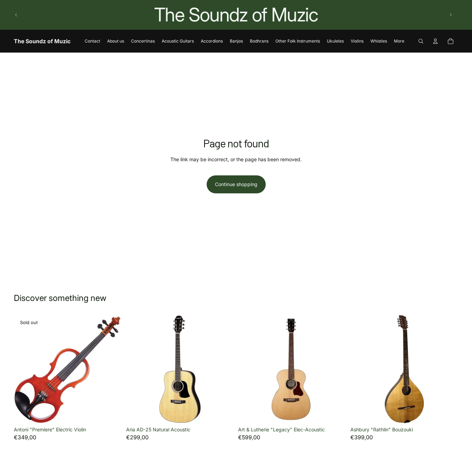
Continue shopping (236, 184)
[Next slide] (450, 14)
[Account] (435, 41)
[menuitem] (399, 41)
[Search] (420, 41)
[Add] (223, 412)
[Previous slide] (16, 14)
